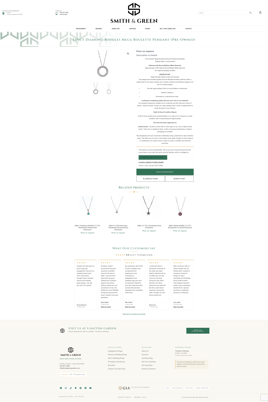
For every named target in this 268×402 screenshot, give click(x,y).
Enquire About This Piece (152, 157)
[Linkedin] (85, 388)
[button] (128, 54)
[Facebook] (61, 388)
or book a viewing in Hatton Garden (151, 162)
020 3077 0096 (157, 165)
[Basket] (260, 12)
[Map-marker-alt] (75, 388)
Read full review (106, 307)
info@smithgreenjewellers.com (70, 368)
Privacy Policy (124, 397)
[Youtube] (90, 388)
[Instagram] (66, 388)
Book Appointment (165, 172)
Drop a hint (180, 179)
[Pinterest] (80, 388)
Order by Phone (151, 179)
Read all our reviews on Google (134, 314)
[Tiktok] (70, 388)
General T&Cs (140, 397)
